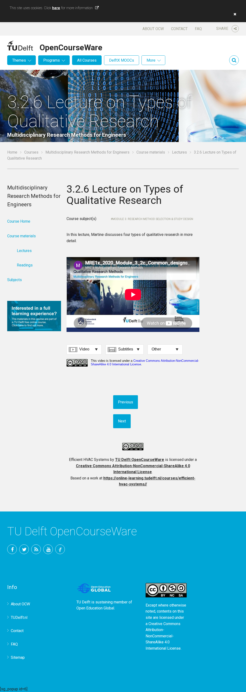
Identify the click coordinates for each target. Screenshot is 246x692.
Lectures (179, 152)
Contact (179, 28)
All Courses (87, 60)
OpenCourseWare (71, 47)
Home (12, 152)
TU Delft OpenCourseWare (139, 459)
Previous (125, 402)
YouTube (48, 549)
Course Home (18, 221)
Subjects (14, 280)
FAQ (198, 28)
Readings (25, 265)
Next (122, 421)
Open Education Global (95, 608)
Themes (19, 60)
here (56, 8)
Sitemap (18, 657)
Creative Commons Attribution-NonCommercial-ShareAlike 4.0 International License (163, 636)
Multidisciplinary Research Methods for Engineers (87, 152)
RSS (36, 549)
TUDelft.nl (19, 617)
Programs (51, 60)
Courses (31, 152)
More (151, 60)
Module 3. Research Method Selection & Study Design (152, 219)
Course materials (150, 152)
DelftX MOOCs (121, 60)
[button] (233, 14)
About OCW (153, 28)
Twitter (24, 549)
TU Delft (60, 549)
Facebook (12, 549)
